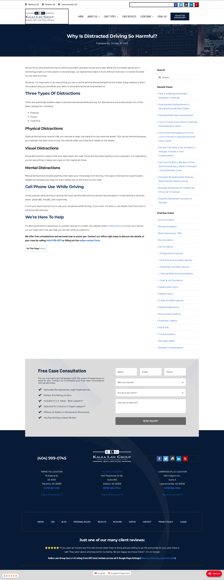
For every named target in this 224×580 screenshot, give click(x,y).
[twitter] (181, 5)
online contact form (89, 240)
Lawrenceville (167, 558)
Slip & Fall (164, 327)
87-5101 (52, 488)
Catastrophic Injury (168, 286)
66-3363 (172, 488)
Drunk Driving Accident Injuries (176, 260)
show (42, 248)
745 (112, 488)
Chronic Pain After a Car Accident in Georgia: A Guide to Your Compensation (177, 151)
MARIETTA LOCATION (51, 471)
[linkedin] (191, 5)
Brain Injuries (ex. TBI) (170, 233)
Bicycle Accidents (168, 226)
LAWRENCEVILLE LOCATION (172, 471)
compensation (114, 225)
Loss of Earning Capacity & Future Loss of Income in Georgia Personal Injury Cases (177, 136)
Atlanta (145, 558)
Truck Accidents (167, 334)
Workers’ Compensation (171, 347)
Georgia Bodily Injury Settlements (176, 115)
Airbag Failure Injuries (171, 253)
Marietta (154, 558)
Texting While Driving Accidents (176, 273)
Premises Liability (168, 320)
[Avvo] (186, 4)
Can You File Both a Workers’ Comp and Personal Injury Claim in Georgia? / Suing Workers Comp (178, 166)
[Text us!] (214, 574)
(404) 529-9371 (54, 240)
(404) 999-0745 (51, 458)
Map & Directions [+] (51, 494)
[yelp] (196, 5)
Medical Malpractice (169, 307)
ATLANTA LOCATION (112, 471)
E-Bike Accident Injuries (171, 300)
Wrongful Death (167, 340)
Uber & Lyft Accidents (171, 280)
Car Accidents (166, 246)
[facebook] (176, 5)
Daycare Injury (166, 293)
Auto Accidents (166, 219)
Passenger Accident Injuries (174, 266)
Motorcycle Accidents (170, 313)
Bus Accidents (166, 239)
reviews (137, 540)
